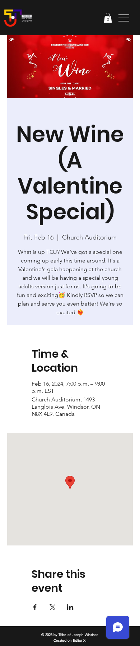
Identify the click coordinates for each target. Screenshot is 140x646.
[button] (108, 18)
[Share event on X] (52, 607)
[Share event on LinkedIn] (70, 607)
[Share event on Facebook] (35, 607)
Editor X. (80, 640)
